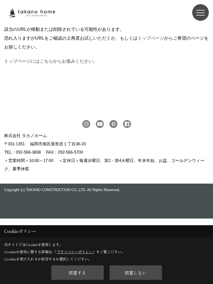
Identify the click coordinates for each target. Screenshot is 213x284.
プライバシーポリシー (75, 251)
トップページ (151, 38)
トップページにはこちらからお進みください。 (50, 61)
